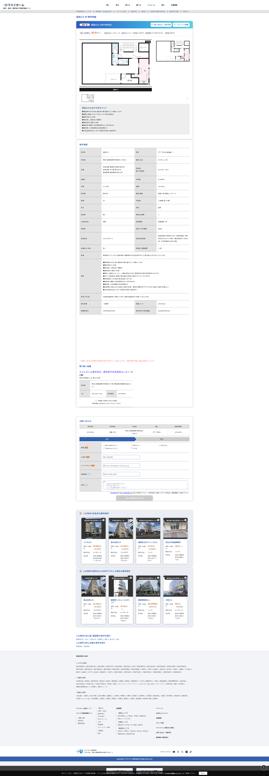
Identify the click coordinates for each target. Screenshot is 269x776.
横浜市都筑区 (135, 669)
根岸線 (87, 681)
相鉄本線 (169, 684)
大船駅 (86, 696)
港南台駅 (156, 696)
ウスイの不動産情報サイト (84, 713)
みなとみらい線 (144, 684)
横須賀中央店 (131, 734)
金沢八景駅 (93, 696)
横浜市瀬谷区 (98, 669)
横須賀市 (103, 672)
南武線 (108, 681)
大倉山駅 (79, 696)
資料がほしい (137, 445)
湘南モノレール (102, 686)
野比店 (145, 731)
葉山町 (96, 672)
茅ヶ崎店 (134, 725)
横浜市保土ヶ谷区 (129, 666)
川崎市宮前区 (167, 672)
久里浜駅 (148, 696)
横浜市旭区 (79, 669)
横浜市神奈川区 (91, 666)
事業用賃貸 (81, 723)
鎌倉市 (84, 672)
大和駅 (132, 698)
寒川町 (169, 669)
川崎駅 (129, 696)
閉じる (203, 773)
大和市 (150, 669)
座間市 (144, 669)
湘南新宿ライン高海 (151, 681)
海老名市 (162, 669)
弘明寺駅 (141, 696)
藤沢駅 (126, 698)
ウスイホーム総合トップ (83, 708)
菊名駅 (135, 696)
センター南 (85, 698)
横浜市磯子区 (141, 666)
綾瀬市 (156, 669)
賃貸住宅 (80, 720)
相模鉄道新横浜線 (81, 686)
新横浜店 (142, 716)
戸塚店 (136, 716)
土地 (99, 722)
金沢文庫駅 (101, 696)
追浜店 (120, 731)
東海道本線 (94, 681)
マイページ (159, 708)
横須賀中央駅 (147, 698)
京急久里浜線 (80, 684)
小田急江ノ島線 (111, 684)
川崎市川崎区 (118, 672)
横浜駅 (155, 698)
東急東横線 (163, 681)
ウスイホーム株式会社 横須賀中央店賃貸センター (104, 372)
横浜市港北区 (161, 666)
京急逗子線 (89, 684)
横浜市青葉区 (125, 669)
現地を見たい (165, 445)
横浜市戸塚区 (171, 666)
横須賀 (100, 639)
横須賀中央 (79, 639)
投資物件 (100, 724)
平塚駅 (120, 698)
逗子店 (127, 725)
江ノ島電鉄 (92, 686)
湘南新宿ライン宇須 (137, 681)
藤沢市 (78, 672)
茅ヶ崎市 (188, 669)
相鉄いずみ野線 (179, 684)
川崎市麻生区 (177, 672)
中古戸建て (101, 716)
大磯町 (181, 669)
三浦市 (110, 672)
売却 (99, 733)
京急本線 (86, 646)
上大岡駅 (116, 696)
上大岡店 (129, 716)
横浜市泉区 (116, 669)
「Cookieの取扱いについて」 (173, 773)
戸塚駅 (108, 698)
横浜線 (102, 681)
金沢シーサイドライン (158, 684)
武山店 (139, 731)
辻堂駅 (102, 698)
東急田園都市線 (173, 681)
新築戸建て (101, 714)
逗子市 (90, 672)
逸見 (106, 639)
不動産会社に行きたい (111, 448)
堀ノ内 (112, 639)
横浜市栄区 (107, 669)
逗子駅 (78, 698)
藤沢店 (140, 725)
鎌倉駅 (109, 696)
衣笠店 (126, 731)
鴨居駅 (123, 696)
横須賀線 (79, 646)
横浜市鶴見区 (80, 666)
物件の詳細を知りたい (111, 445)
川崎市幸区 (127, 672)
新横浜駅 (184, 696)
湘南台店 (120, 725)
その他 (135, 448)
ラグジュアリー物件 (104, 727)
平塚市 (175, 669)
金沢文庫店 (121, 716)
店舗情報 (119, 708)
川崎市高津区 (147, 672)
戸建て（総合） (102, 711)
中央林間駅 (94, 698)
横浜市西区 (101, 666)
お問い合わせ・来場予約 (163, 732)
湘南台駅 (177, 696)
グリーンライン (133, 684)
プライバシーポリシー (166, 752)
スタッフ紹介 (160, 723)
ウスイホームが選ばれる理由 (165, 727)
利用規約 (114, 493)
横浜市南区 (118, 666)
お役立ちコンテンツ (162, 713)
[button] (149, 66)
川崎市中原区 (137, 672)
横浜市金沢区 (151, 666)
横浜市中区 (110, 666)
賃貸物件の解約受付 (162, 737)
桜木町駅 (169, 696)
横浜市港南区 (181, 666)
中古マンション (102, 719)
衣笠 (117, 639)
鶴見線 (127, 681)
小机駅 (163, 696)
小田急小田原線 (100, 684)
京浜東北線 (79, 681)
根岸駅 (114, 698)
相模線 (121, 681)
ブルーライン (122, 684)
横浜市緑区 (88, 669)
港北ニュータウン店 (124, 718)
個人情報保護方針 (126, 493)
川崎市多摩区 (157, 672)
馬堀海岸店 (121, 734)
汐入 (86, 639)
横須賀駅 (138, 698)
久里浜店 (132, 731)
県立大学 (93, 639)
